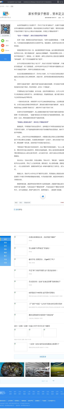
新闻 (5, 242)
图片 (5, 256)
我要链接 (23, 400)
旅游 (52, 394)
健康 (57, 394)
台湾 (57, 391)
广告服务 (44, 400)
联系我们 (17, 400)
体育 (43, 394)
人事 (29, 391)
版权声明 (30, 400)
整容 (16, 202)
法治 (5, 263)
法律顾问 (37, 400)
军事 (43, 391)
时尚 (38, 394)
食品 (48, 394)
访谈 (48, 391)
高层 (24, 391)
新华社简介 (3, 400)
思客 (10, 394)
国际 (5, 249)
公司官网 (10, 400)
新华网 (2, 6)
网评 (5, 252)
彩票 (29, 394)
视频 (24, 394)
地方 (15, 391)
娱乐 (34, 394)
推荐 (5, 239)
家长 (21, 202)
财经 (5, 246)
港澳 (52, 391)
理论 (34, 391)
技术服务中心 (51, 400)
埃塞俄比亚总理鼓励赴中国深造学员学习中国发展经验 (32, 2)
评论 (5, 59)
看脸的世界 (27, 202)
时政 (7, 6)
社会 (5, 259)
